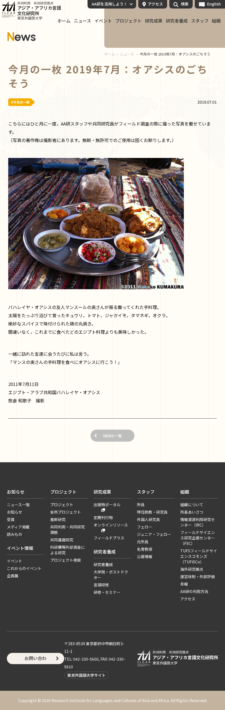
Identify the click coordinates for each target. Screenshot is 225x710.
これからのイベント (24, 568)
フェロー (144, 527)
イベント (103, 21)
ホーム (64, 21)
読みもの (14, 534)
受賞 (11, 519)
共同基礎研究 (61, 539)
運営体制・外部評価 (197, 576)
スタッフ (200, 21)
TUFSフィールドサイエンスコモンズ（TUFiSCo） (198, 556)
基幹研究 (58, 519)
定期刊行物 (103, 517)
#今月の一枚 (20, 102)
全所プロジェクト (65, 512)
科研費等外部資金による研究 (67, 549)
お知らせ (15, 491)
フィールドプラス (109, 538)
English (214, 4)
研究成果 (153, 21)
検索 (185, 4)
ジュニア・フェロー (154, 534)
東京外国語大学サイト (86, 675)
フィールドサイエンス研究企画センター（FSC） (197, 538)
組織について (191, 504)
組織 (216, 21)
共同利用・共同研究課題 (67, 529)
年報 (184, 584)
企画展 (12, 575)
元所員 (142, 541)
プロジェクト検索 (65, 560)
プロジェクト (128, 21)
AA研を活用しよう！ (109, 4)
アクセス (155, 4)
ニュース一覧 (18, 504)
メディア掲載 (18, 527)
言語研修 (101, 585)
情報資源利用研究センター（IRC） (197, 522)
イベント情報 (20, 548)
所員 (141, 504)
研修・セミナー (107, 592)
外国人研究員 (148, 519)
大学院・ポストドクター (111, 574)
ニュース (82, 21)
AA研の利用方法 (194, 591)
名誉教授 (144, 549)
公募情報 (144, 556)
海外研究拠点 (191, 569)
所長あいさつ (191, 512)
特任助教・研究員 (152, 512)
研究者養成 (177, 21)
